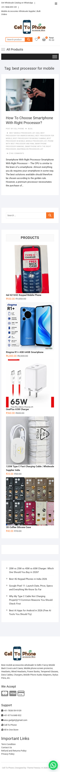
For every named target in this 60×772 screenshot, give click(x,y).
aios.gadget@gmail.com (15, 720)
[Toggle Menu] (54, 56)
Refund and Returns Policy (13, 750)
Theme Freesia (33, 768)
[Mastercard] (4, 693)
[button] (53, 765)
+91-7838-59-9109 (12, 710)
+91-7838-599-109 (9, 7)
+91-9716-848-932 (12, 715)
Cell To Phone (10, 725)
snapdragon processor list (30, 149)
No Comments (17, 153)
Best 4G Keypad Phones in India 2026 (28, 579)
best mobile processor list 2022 (24, 133)
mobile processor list (36, 141)
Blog (30, 129)
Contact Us (6, 747)
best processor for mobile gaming (29, 138)
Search (28, 39)
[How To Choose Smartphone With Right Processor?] (30, 95)
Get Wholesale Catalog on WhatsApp (17, 3)
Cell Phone (18, 129)
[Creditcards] (21, 693)
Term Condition (8, 744)
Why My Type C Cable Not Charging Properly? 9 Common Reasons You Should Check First (30, 600)
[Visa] (12, 693)
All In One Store (10, 729)
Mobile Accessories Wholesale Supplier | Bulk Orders (20, 12)
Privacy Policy (7, 754)
